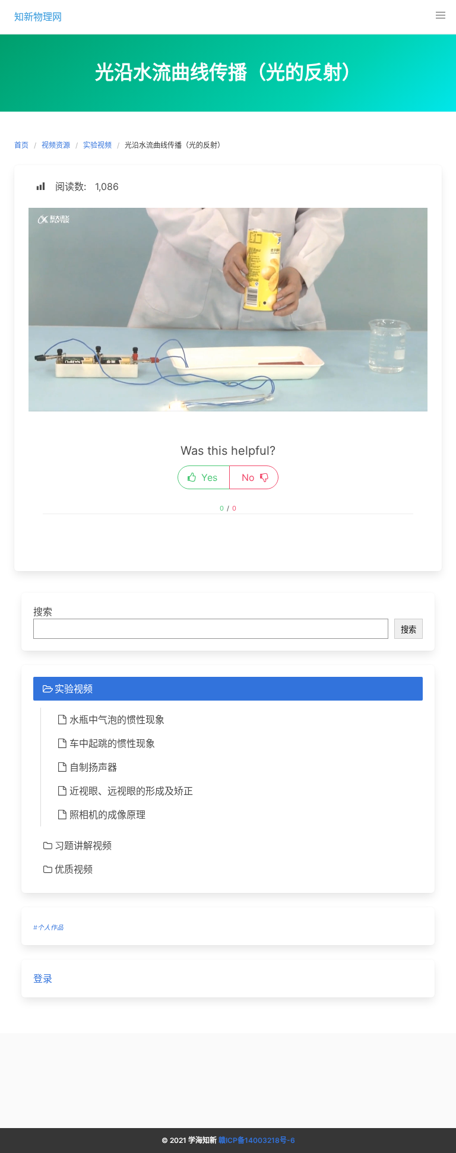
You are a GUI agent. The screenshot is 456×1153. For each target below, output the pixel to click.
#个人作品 (48, 928)
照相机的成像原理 (107, 815)
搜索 (42, 611)
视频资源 (56, 145)
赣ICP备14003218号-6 (256, 1140)
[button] (440, 15)
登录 (42, 978)
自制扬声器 (93, 767)
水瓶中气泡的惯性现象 (116, 720)
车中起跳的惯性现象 (112, 743)
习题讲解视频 (83, 845)
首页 (21, 145)
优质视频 (74, 869)
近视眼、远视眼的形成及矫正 (131, 791)
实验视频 (97, 145)
